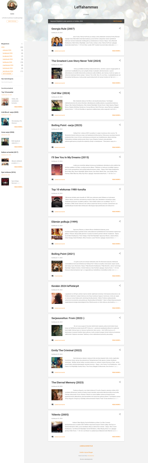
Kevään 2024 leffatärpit (65, 285)
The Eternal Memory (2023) (67, 382)
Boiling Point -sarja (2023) (66, 125)
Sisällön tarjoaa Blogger (86, 452)
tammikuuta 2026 (8, 71)
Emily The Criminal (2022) (66, 350)
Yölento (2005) (60, 414)
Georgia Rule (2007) (63, 28)
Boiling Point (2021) (63, 253)
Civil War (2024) (60, 93)
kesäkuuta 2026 (7, 56)
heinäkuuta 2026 (8, 53)
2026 (2, 47)
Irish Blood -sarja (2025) (9, 112)
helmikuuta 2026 (8, 68)
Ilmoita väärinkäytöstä (86, 459)
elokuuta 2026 (7, 50)
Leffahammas (86, 7)
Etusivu (86, 14)
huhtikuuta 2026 (7, 62)
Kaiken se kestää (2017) (9, 152)
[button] (120, 28)
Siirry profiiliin (12, 21)
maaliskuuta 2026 (8, 65)
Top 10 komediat (7, 92)
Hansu (12, 14)
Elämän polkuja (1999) (64, 221)
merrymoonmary (90, 455)
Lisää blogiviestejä (86, 446)
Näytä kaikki (117, 21)
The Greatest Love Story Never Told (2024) (76, 60)
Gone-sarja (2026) (7, 132)
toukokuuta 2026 (8, 59)
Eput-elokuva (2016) (8, 172)
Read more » (116, 51)
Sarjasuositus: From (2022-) (67, 318)
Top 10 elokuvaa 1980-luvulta (68, 189)
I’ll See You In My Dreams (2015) (70, 157)
